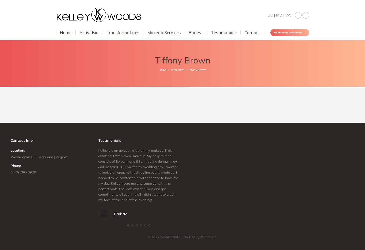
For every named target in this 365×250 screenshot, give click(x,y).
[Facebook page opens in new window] (298, 15)
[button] (128, 225)
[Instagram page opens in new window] (305, 15)
